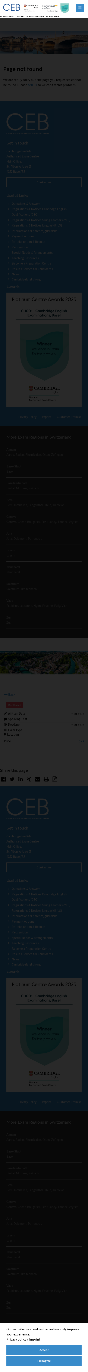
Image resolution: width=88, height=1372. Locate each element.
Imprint (34, 1339)
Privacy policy (16, 1339)
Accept (44, 1350)
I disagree (44, 1361)
